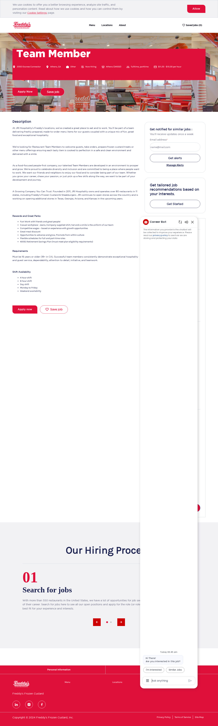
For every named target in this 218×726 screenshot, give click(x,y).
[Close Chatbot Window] (192, 222)
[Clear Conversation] (180, 222)
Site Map (199, 717)
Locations (107, 25)
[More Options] (148, 681)
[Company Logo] (21, 25)
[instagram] (29, 704)
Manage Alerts (175, 165)
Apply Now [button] (25, 91)
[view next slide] (121, 622)
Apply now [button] (25, 309)
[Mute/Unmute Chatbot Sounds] (186, 222)
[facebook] (42, 704)
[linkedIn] (16, 704)
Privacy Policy (164, 717)
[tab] (107, 622)
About (122, 25)
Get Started (175, 203)
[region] (169, 451)
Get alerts (175, 158)
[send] (190, 681)
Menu (92, 25)
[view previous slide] (97, 622)
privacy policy (161, 235)
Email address (158, 139)
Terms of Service (183, 717)
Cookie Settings (37, 12)
